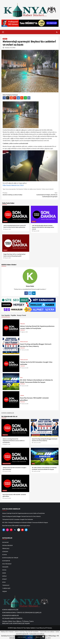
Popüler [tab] (13, 315)
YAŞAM (4, 591)
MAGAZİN (5, 567)
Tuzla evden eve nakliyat (47, 631)
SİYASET (5, 38)
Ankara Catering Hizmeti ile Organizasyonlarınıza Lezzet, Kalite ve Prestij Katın (13, 440)
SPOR (21, 377)
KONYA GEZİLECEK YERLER (10, 557)
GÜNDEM (22, 395)
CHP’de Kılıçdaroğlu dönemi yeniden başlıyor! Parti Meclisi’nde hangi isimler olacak (43, 227)
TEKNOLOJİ (5, 585)
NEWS (4, 573)
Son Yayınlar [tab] (5, 315)
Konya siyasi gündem (11, 189)
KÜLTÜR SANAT (7, 563)
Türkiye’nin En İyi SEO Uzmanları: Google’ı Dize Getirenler (17, 519)
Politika (25, 189)
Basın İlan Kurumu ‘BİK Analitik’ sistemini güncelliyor (16, 525)
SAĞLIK (4, 576)
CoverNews (39, 628)
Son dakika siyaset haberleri (34, 189)
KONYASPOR (6, 560)
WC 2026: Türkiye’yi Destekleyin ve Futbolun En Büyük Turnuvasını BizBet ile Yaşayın (25, 522)
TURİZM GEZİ (6, 588)
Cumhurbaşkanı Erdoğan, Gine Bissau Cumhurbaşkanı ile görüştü (46, 194)
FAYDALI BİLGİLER (24, 341)
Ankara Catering (20, 631)
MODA (4, 570)
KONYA (4, 554)
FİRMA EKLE (22, 323)
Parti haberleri (19, 189)
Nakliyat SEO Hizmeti (7, 631)
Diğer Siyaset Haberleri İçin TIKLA (13, 185)
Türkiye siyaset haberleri (48, 189)
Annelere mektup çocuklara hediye (12, 193)
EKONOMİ (5, 542)
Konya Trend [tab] (21, 315)
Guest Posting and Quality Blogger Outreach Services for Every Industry (21, 516)
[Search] (57, 32)
